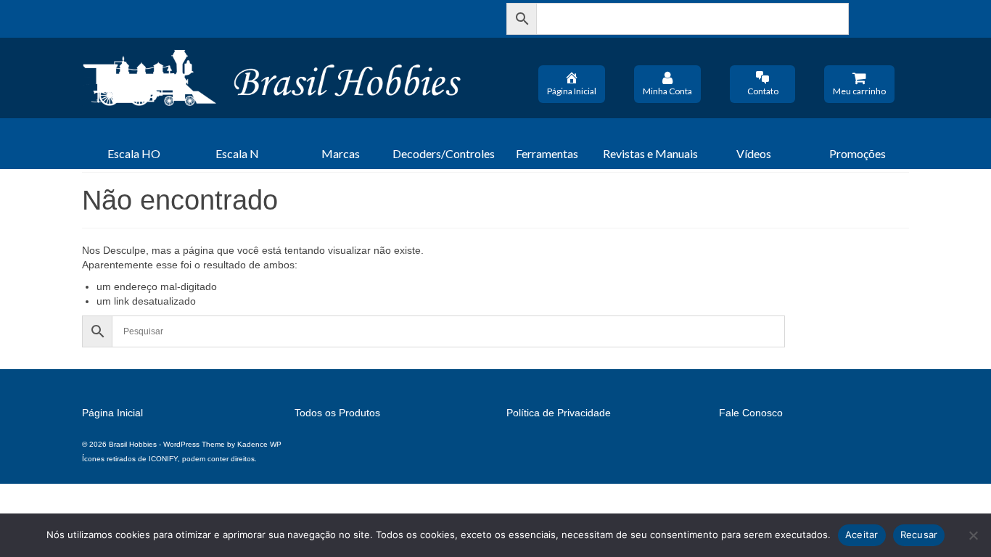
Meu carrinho (859, 91)
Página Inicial (571, 91)
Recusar (919, 534)
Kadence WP (259, 444)
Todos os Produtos (337, 412)
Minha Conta (667, 91)
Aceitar (862, 534)
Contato (762, 91)
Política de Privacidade (558, 412)
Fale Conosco (751, 412)
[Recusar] (973, 535)
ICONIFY (163, 459)
